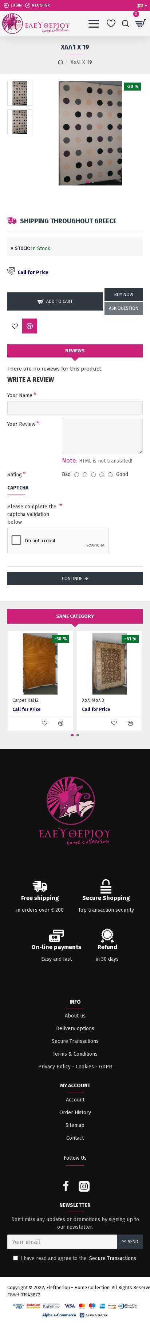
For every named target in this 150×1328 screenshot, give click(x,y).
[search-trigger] (125, 23)
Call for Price (32, 272)
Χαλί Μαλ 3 (93, 700)
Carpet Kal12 (25, 700)
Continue (72, 578)
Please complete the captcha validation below (31, 514)
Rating (14, 475)
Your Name (19, 395)
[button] (87, 182)
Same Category (75, 616)
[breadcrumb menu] (60, 62)
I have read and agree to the (78, 1258)
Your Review (21, 424)
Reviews (75, 350)
